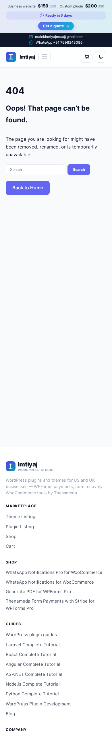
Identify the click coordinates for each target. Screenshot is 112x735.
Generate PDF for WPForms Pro (38, 591)
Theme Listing (20, 516)
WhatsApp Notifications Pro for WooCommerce (54, 572)
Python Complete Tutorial (32, 694)
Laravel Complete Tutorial (33, 644)
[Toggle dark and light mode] (100, 57)
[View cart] (86, 57)
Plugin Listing (20, 526)
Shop (11, 536)
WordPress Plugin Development (38, 704)
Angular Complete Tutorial (33, 664)
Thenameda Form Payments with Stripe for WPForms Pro (50, 604)
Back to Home (27, 187)
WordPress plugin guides (31, 634)
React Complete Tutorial (31, 654)
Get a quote (56, 26)
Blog (10, 713)
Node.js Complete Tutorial (33, 684)
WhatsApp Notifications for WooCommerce (50, 582)
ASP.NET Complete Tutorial (34, 674)
